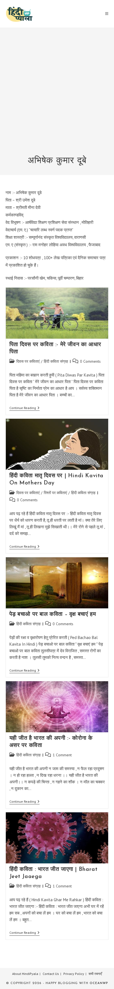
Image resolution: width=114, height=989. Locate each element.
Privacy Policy (73, 974)
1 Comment (62, 754)
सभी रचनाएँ (95, 974)
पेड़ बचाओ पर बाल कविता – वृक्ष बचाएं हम (52, 614)
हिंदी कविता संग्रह (56, 361)
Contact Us (51, 974)
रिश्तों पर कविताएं (55, 492)
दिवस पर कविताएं (28, 361)
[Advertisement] (57, 95)
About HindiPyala (25, 974)
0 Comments (90, 361)
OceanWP (99, 983)
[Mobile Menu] (106, 13)
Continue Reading (24, 408)
